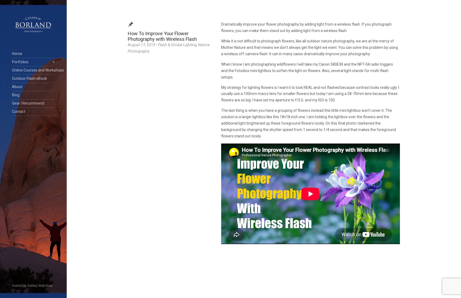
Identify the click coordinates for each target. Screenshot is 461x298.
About (17, 87)
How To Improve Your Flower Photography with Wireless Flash (162, 36)
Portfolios (20, 62)
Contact (18, 111)
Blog (15, 95)
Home (17, 53)
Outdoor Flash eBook (29, 78)
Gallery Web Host (40, 286)
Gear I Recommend (28, 103)
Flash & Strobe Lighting (177, 45)
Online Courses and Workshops (33, 70)
